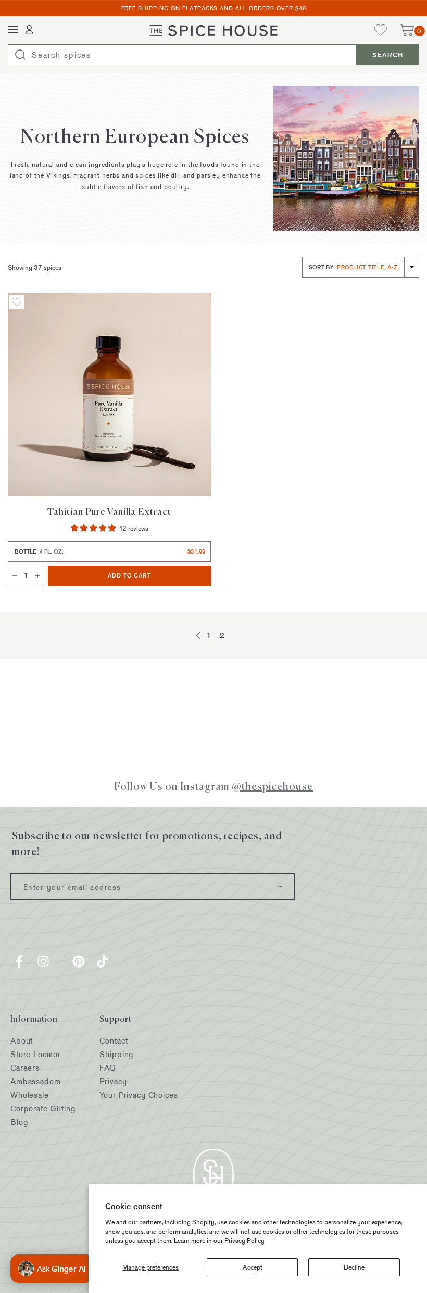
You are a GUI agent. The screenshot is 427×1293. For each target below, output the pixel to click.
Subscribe (279, 887)
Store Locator (35, 1054)
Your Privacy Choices (138, 1095)
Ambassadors (35, 1081)
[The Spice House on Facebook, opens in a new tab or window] (19, 961)
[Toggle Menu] (13, 30)
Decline (354, 1267)
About (21, 1041)
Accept (252, 1267)
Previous (199, 635)
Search (387, 55)
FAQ (107, 1068)
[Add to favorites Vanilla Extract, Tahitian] (16, 302)
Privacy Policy (244, 1240)
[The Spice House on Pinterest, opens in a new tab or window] (78, 961)
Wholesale (29, 1095)
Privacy (113, 1081)
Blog (19, 1122)
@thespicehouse (272, 786)
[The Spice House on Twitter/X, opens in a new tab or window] (61, 961)
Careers (25, 1068)
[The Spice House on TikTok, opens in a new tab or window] (102, 961)
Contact (113, 1041)
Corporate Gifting (43, 1108)
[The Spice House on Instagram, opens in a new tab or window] (43, 961)
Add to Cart (159, 575)
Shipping (116, 1054)
